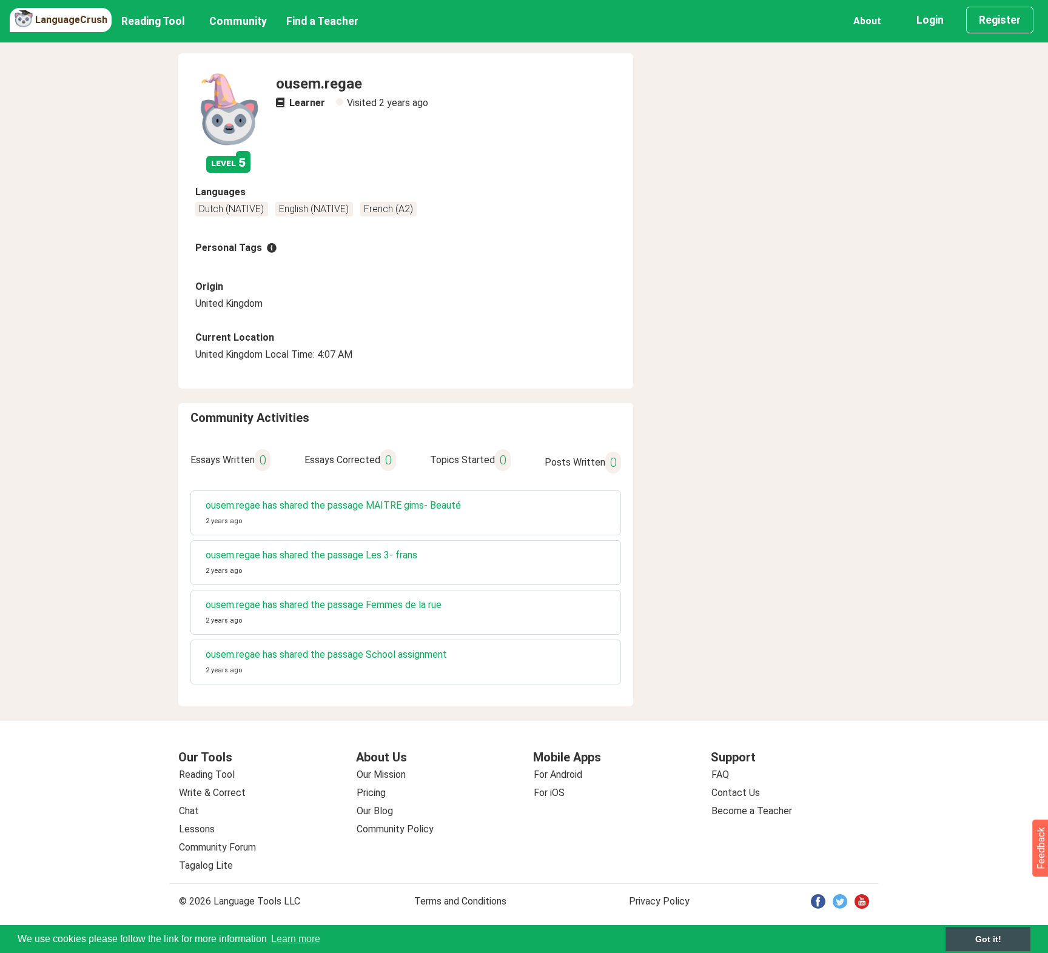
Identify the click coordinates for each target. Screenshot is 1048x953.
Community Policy (395, 829)
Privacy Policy (659, 901)
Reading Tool (153, 21)
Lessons (197, 829)
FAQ (720, 774)
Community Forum (217, 847)
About (867, 21)
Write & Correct (212, 792)
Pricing (371, 792)
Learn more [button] (295, 939)
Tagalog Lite (206, 865)
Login (930, 20)
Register (1000, 20)
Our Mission (381, 774)
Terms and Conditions (460, 901)
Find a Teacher (322, 21)
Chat (189, 811)
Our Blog (375, 811)
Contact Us (735, 792)
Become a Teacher (751, 811)
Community (238, 21)
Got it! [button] (988, 939)
